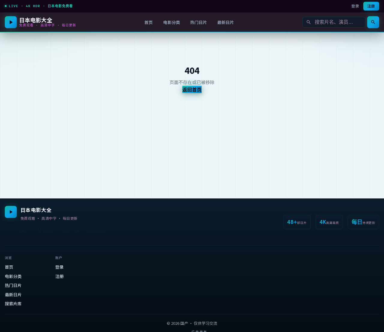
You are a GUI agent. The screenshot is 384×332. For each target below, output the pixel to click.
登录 (355, 6)
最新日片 (225, 22)
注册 (371, 6)
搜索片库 (13, 303)
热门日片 (198, 22)
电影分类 (171, 22)
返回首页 (192, 89)
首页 (148, 22)
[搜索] (373, 22)
